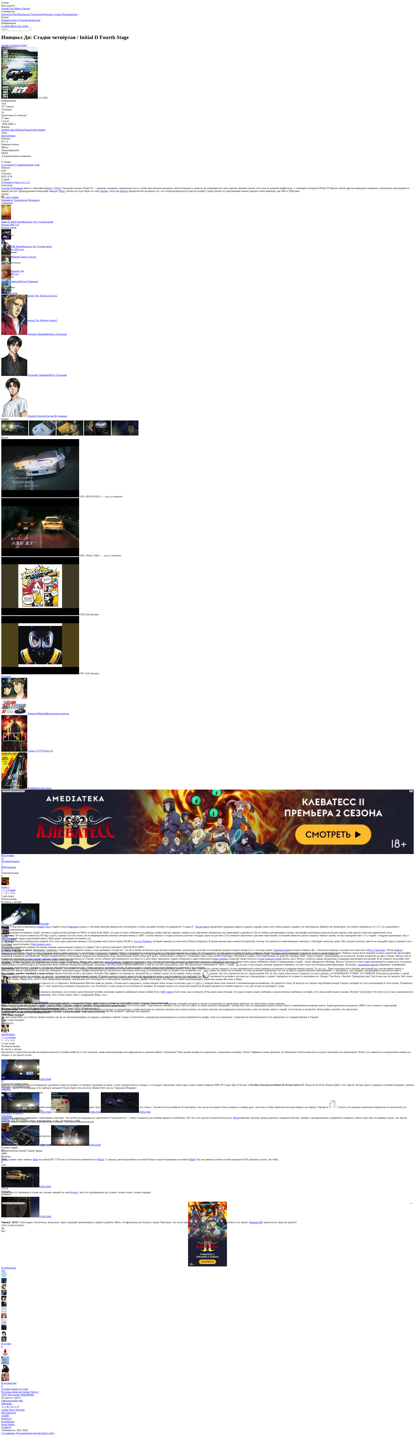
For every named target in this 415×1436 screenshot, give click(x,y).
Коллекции (24, 14)
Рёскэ (58, 188)
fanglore (5, 985)
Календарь (34, 20)
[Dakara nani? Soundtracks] (5, 1363)
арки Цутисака (113, 961)
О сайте (6, 26)
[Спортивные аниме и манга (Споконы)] (5, 1380)
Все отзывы (7, 1075)
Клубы (14, 14)
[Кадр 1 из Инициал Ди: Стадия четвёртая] (15, 434)
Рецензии (48, 14)
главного (46, 958)
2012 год (19, 249)
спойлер (5, 1156)
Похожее (6, 676)
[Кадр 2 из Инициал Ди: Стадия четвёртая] (42, 434)
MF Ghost (166, 991)
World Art (6, 1418)
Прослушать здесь (41, 944)
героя (55, 958)
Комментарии (9, 1079)
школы (374, 964)
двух (48, 926)
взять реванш (220, 958)
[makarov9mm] (3, 1276)
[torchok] (3, 1282)
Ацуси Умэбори (143, 941)
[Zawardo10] (3, 1334)
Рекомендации (9, 20)
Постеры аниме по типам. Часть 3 (20, 1391)
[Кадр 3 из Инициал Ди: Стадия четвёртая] (70, 434)
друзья (37, 958)
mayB (4, 1098)
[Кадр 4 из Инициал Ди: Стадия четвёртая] (98, 434)
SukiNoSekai (8, 1034)
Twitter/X (6, 1427)
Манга (18, 8)
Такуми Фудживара (12, 188)
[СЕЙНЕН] (5, 1371)
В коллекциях (9, 1384)
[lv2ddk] (3, 1329)
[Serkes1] (3, 1311)
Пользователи (69, 14)
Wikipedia (6, 1403)
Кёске (101, 1159)
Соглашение (8, 1433)
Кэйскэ (48, 188)
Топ (12, 8)
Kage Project (8, 1424)
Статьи (58, 14)
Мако (192, 1159)
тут (89, 938)
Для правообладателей (28, 1433)
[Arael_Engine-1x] (5, 1355)
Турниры (23, 20)
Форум (5, 14)
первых (41, 926)
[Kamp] (3, 1340)
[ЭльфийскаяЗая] (3, 1317)
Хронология (20, 200)
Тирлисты (36, 14)
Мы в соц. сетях (19, 26)
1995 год (14, 274)
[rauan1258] (3, 1299)
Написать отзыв (24, 1075)
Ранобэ (26, 8)
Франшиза (34, 200)
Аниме (5, 8)
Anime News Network (13, 1409)
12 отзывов (7, 164)
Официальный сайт (12, 1400)
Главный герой (281, 950)
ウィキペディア (10, 1406)
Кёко (35, 1159)
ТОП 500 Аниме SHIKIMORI (17, 1394)
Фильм (5, 224)
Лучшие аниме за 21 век (14, 1389)
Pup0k (4, 936)
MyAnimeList (8, 1412)
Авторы (5, 238)
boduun (5, 1118)
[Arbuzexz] (3, 1294)
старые (29, 958)
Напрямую (7, 200)
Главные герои (9, 293)
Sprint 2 (5, 887)
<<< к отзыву (8, 890)
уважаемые (364, 964)
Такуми (104, 191)
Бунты (74, 1192)
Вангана (73, 926)
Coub (37, 164)
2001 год (14, 224)
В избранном (8, 1269)
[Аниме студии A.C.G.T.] (15, 182)
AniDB (5, 1415)
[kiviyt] (3, 1323)
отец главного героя (270, 958)
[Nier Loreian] (3, 1288)
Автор (198, 926)
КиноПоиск (7, 1421)
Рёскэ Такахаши (376, 950)
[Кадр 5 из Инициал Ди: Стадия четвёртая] (125, 434)
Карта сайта (47, 1433)
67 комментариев (23, 164)
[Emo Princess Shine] (3, 1305)
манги (206, 926)
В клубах (6, 1345)
